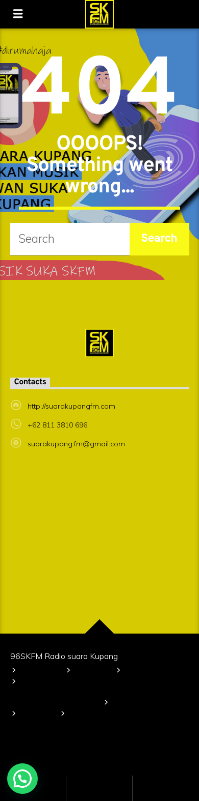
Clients (35, 714)
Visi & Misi (143, 671)
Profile (90, 671)
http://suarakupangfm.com (71, 406)
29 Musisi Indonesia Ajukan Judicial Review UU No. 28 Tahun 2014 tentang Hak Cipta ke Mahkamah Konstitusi (95, 692)
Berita (126, 703)
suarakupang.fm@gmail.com (76, 443)
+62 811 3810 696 (57, 425)
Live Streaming (98, 714)
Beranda (38, 671)
